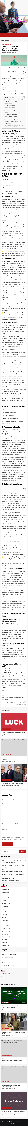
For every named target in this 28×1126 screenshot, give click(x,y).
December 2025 (6, 895)
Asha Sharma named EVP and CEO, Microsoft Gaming (13, 866)
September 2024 (6, 937)
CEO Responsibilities (6, 44)
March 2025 (5, 920)
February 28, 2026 (10, 1009)
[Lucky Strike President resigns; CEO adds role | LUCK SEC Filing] (14, 722)
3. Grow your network (11, 116)
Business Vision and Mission (9, 954)
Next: (15, 702)
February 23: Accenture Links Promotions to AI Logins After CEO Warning (14, 861)
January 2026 (5, 892)
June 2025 (4, 911)
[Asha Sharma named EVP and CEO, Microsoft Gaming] (14, 1022)
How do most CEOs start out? (13, 126)
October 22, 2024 (10, 52)
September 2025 (6, 903)
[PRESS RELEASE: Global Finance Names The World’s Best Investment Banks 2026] (14, 1101)
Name (4, 823)
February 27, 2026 (10, 1035)
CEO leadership (6, 960)
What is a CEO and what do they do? (13, 100)
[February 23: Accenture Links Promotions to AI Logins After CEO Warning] (14, 995)
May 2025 (4, 914)
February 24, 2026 (10, 1088)
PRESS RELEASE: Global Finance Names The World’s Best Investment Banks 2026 (13, 879)
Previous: (13, 697)
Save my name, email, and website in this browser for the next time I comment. (13, 838)
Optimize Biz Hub (5, 973)
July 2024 (4, 942)
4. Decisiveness (9, 109)
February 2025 (5, 923)
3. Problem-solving (10, 107)
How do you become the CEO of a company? (14, 122)
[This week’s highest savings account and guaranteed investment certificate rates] (14, 1048)
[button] (2, 34)
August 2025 (5, 906)
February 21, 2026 (10, 761)
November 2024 (6, 931)
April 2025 (4, 917)
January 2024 (5, 945)
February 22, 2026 (10, 735)
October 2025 (5, 900)
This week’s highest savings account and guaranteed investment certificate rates (12, 870)
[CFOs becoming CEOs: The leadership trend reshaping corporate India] (14, 773)
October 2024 (5, 934)
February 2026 (5, 889)
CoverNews (21, 1121)
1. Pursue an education (11, 112)
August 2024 (5, 939)
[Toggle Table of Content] (23, 97)
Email (16, 823)
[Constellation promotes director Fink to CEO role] (14, 747)
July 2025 (4, 909)
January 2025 (5, 925)
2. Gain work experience (11, 114)
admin (4, 52)
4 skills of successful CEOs (10, 101)
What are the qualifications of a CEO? (15, 125)
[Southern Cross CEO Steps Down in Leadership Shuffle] (14, 1074)
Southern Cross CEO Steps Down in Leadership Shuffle (13, 875)
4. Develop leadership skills (12, 118)
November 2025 (6, 897)
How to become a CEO (10, 110)
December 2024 (6, 928)
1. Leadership (9, 103)
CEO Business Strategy (8, 957)
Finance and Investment (8, 965)
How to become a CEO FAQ (11, 119)
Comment (5, 803)
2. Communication (10, 105)
